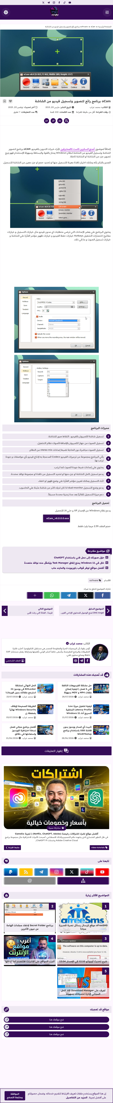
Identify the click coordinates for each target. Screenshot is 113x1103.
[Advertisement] (56, 137)
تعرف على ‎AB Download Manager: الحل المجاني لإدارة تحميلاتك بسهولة (83, 992)
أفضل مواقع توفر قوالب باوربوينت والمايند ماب (77, 567)
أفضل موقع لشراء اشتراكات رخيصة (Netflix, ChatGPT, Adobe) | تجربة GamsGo (56, 833)
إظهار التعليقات (54, 751)
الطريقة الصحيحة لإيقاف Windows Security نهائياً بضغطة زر (23, 710)
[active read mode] (66, 120)
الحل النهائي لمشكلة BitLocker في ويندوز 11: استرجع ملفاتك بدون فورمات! (21, 689)
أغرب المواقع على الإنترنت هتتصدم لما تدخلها (30, 961)
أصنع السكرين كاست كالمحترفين (78, 149)
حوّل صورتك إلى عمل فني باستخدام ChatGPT (79, 557)
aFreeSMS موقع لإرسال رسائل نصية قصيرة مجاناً (83, 927)
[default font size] (53, 120)
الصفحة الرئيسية (104, 26)
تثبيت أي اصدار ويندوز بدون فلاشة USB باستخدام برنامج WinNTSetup (77, 730)
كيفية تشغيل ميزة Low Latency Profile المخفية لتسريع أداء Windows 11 (79, 710)
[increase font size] (46, 120)
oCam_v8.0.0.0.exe (57, 518)
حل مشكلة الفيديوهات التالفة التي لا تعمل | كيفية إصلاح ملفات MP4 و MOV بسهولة (77, 689)
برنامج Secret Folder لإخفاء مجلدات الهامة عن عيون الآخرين (29, 927)
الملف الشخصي (13, 660)
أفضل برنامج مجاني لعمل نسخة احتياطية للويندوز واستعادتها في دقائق (23, 730)
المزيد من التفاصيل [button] (76, 1097)
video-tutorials (98, 847)
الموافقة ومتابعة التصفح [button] (15, 1096)
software (84, 26)
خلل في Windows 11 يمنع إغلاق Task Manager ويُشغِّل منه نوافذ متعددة (64, 562)
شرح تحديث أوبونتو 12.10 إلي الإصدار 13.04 (83, 961)
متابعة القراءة (13, 847)
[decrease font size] (59, 120)
